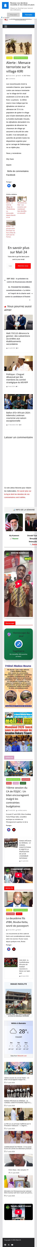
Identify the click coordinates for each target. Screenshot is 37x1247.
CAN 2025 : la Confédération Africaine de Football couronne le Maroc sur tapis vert (24, 966)
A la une (9, 57)
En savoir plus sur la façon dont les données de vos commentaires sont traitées (17, 494)
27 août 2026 (10, 1082)
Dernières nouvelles (20, 57)
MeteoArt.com (22, 1056)
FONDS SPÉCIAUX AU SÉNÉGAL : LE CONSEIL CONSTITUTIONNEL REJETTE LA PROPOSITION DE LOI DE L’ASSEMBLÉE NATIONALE (25, 849)
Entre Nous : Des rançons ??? (18, 1170)
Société (23, 783)
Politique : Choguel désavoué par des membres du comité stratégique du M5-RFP (17, 378)
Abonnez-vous (23, 266)
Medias (9, 783)
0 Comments (11, 78)
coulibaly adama (22, 810)
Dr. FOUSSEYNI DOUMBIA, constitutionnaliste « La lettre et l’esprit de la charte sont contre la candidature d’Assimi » (17, 293)
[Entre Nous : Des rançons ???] (18, 1160)
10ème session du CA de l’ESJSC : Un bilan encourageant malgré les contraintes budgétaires (17, 797)
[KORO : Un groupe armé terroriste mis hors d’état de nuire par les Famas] (10, 222)
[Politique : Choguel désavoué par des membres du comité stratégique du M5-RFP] (18, 357)
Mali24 (19, 75)
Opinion (16, 783)
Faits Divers (25, 779)
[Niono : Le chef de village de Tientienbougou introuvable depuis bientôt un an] (10, 199)
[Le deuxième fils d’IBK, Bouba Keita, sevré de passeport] (18, 899)
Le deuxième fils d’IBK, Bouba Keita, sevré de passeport (17, 922)
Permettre (30, 14)
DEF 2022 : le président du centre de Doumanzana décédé (20, 280)
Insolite (19, 913)
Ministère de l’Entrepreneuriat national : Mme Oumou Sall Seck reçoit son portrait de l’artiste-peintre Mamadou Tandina (18, 1192)
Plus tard (19, 14)
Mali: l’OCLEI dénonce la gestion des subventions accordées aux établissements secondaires (18, 338)
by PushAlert (6, 16)
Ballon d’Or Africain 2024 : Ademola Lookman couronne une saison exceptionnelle (18, 416)
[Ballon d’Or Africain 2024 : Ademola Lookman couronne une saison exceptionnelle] (18, 396)
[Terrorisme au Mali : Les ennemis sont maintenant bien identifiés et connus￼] (22, 199)
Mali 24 (18, 1240)
